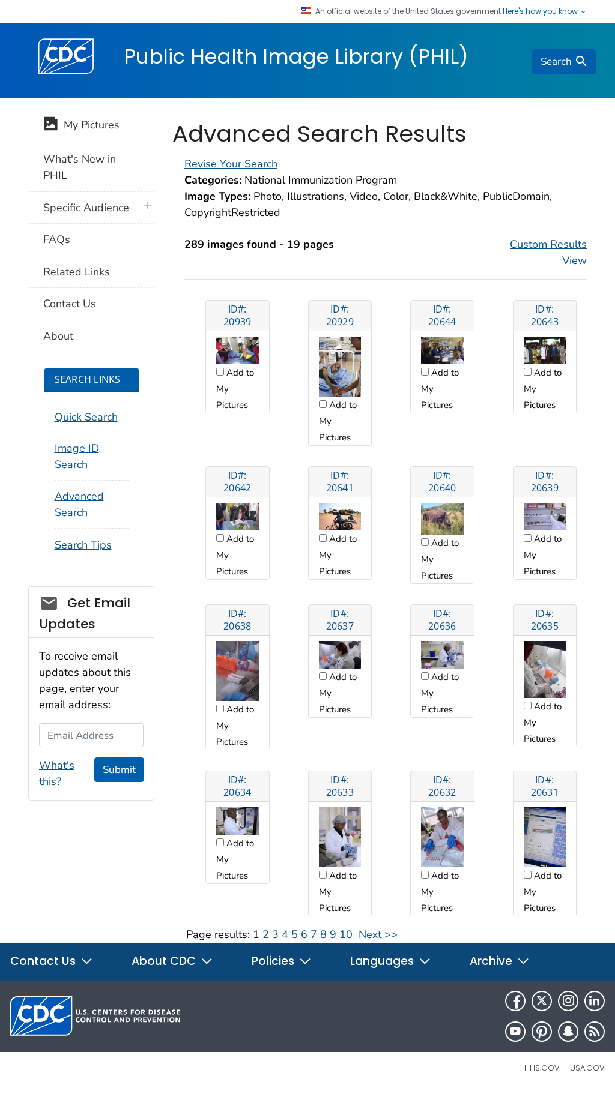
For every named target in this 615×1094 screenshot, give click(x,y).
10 (346, 934)
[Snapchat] (568, 1031)
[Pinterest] (542, 1031)
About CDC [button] (165, 961)
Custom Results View (548, 252)
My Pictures (89, 125)
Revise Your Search (230, 164)
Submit (119, 770)
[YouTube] (515, 1031)
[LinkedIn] (594, 1001)
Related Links (76, 272)
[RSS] (594, 1031)
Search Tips (83, 545)
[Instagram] (568, 1001)
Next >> (378, 934)
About (58, 336)
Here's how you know (541, 11)
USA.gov (587, 1068)
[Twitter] (542, 1001)
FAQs (56, 239)
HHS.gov (542, 1068)
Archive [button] (492, 961)
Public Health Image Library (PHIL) (296, 56)
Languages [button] (383, 961)
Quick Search (86, 417)
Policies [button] (274, 961)
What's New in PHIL (79, 167)
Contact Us (69, 303)
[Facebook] (515, 1001)
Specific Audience (86, 207)
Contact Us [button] (44, 961)
